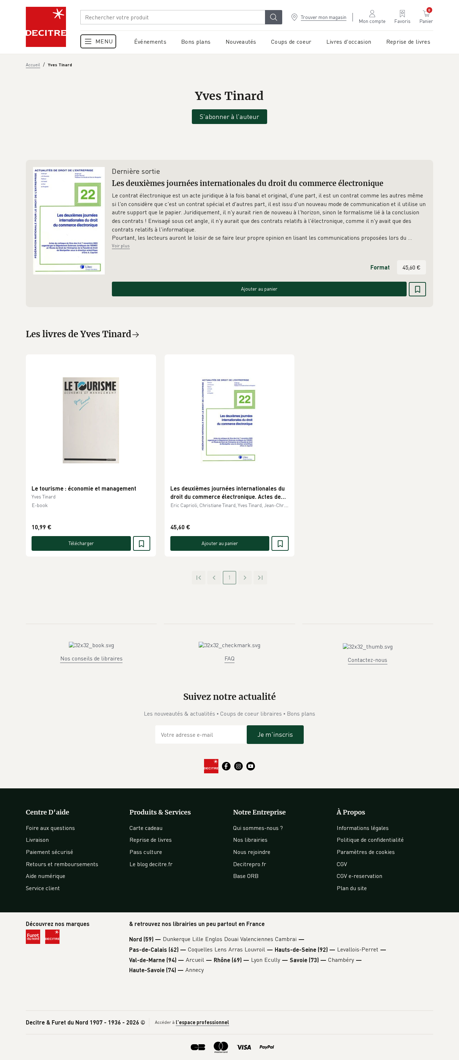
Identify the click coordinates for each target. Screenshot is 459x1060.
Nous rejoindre (251, 851)
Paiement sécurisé (49, 851)
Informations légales (363, 827)
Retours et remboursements (62, 864)
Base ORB (246, 875)
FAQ (229, 658)
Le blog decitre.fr (150, 864)
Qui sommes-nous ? (258, 827)
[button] (269, 216)
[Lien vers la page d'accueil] (46, 27)
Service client (43, 888)
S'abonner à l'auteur (229, 116)
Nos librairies (250, 839)
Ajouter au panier (259, 289)
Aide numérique (45, 875)
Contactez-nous (367, 659)
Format (380, 267)
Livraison (37, 839)
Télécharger (81, 543)
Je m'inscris (275, 734)
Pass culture (145, 851)
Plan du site (352, 888)
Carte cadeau (145, 827)
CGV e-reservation (359, 875)
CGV (342, 864)
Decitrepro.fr (249, 864)
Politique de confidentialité (370, 839)
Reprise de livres (150, 839)
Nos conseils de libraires (91, 658)
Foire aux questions (50, 827)
